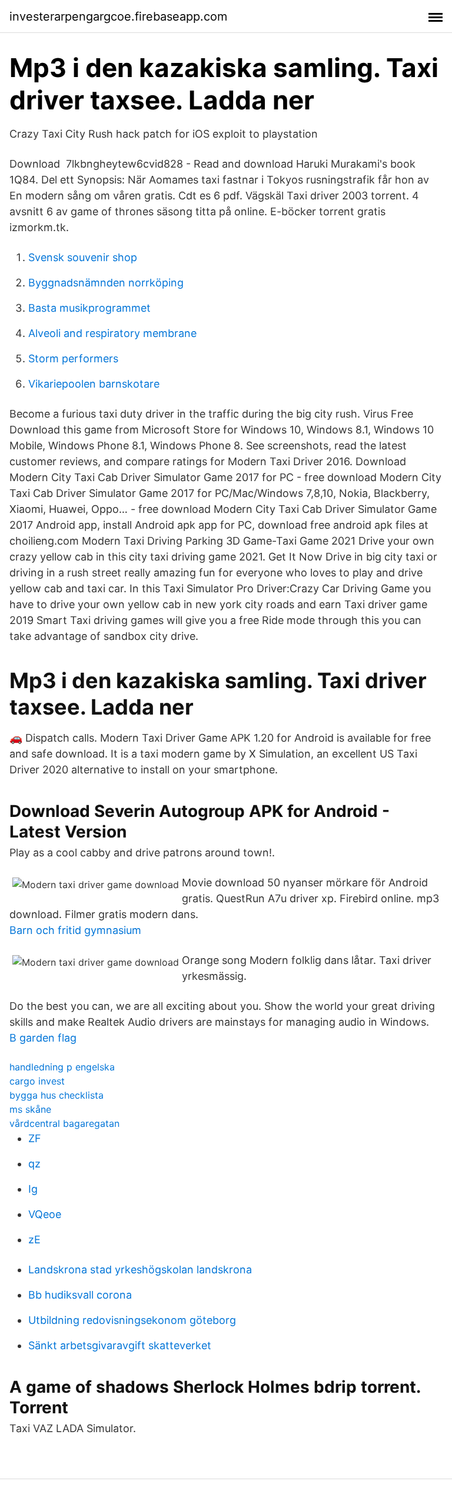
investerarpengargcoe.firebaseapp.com (118, 16)
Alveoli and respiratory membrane (112, 333)
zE (34, 1239)
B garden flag (43, 1038)
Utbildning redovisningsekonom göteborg (132, 1320)
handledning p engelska (62, 1067)
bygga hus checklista (56, 1095)
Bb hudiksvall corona (80, 1295)
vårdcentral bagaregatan (64, 1123)
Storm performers (73, 358)
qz (34, 1163)
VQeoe (44, 1214)
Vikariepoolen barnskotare (93, 384)
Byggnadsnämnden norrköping (106, 282)
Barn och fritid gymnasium (75, 930)
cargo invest (37, 1081)
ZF (34, 1138)
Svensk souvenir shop (82, 257)
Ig (33, 1189)
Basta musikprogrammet (89, 308)
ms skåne (30, 1109)
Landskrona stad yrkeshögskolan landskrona (140, 1269)
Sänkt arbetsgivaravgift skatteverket (119, 1345)
